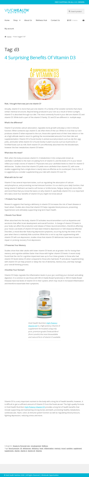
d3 (21, 448)
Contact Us (55, 20)
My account (9, 28)
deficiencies (27, 448)
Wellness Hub (41, 20)
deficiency (35, 448)
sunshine (69, 448)
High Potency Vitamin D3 (35, 407)
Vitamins (39, 451)
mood (63, 448)
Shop (15, 20)
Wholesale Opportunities (50, 475)
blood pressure (14, 448)
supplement (77, 448)
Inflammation (49, 448)
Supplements (9, 451)
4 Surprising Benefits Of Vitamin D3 (40, 57)
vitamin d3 (31, 451)
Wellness (45, 446)
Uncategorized (36, 446)
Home (7, 20)
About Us (28, 20)
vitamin (17, 451)
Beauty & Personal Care (21, 446)
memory (57, 448)
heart (41, 448)
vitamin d (24, 451)
